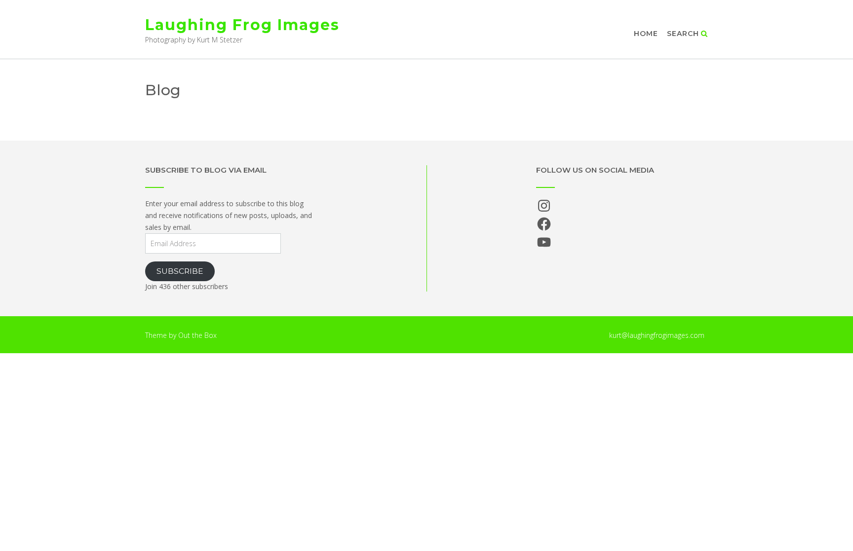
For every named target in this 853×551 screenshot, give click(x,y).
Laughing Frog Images (242, 25)
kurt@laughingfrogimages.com (656, 335)
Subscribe (179, 271)
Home (646, 33)
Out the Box (197, 335)
